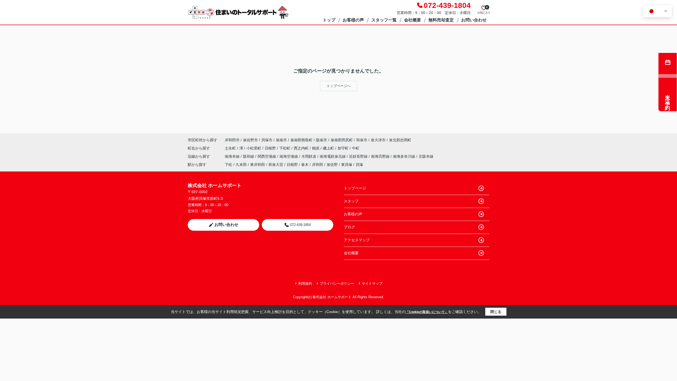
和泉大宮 (275, 164)
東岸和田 (257, 164)
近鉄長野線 (359, 156)
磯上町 (329, 148)
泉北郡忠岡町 (400, 140)
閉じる (495, 312)
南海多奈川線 (404, 156)
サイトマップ (372, 283)
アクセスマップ (357, 240)
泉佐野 (332, 164)
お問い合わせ (474, 20)
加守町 (343, 148)
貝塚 (359, 164)
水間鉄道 (309, 156)
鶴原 (316, 148)
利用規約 (305, 283)
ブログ (349, 227)
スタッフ (351, 201)
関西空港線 (267, 156)
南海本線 (233, 156)
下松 (228, 164)
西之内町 (302, 148)
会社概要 (412, 20)
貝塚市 (266, 140)
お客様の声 (353, 20)
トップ (329, 20)
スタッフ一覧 (384, 20)
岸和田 (317, 164)
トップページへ (339, 86)
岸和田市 (232, 140)
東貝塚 (346, 164)
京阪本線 (426, 156)
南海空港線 (289, 156)
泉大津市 (378, 140)
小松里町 (254, 148)
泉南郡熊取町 (301, 140)
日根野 (271, 148)
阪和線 (249, 156)
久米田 (241, 164)
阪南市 (321, 140)
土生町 (231, 148)
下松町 (285, 148)
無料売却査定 (441, 20)
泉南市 (281, 140)
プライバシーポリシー (337, 283)
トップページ (355, 188)
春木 (305, 164)
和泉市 (361, 140)
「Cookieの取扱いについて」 (427, 312)
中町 (355, 148)
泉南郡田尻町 (342, 140)
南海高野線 (381, 156)
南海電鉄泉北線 (333, 156)
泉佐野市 (250, 140)
